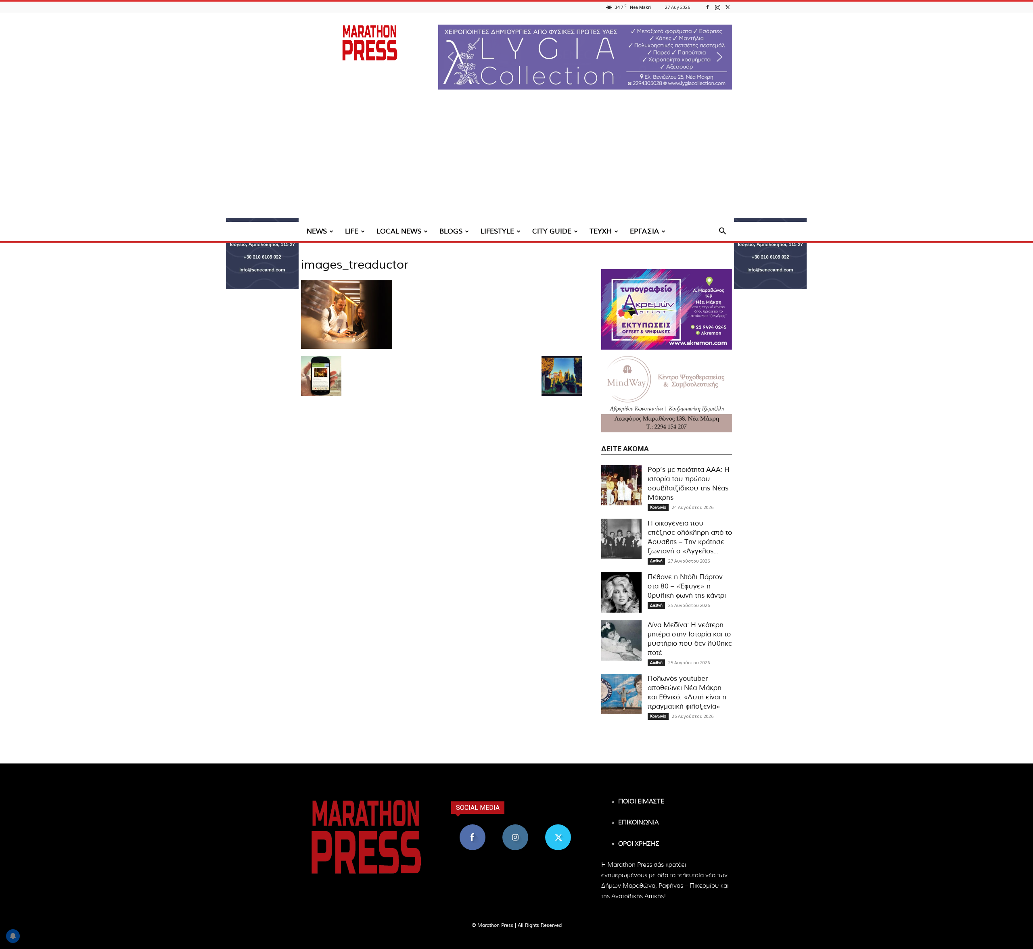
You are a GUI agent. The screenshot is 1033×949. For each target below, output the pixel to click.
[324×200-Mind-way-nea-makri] (666, 392)
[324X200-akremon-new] (666, 309)
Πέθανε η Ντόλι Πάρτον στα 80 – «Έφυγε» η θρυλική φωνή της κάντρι (687, 586)
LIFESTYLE (497, 231)
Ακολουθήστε (515, 827)
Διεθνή (656, 561)
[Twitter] (727, 7)
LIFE (351, 231)
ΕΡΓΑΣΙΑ (644, 231)
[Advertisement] (516, 161)
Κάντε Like (472, 827)
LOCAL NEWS (398, 231)
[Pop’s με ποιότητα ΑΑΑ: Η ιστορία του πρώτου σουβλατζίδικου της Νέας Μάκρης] (621, 485)
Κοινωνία (658, 507)
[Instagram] (717, 7)
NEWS (317, 231)
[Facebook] (707, 7)
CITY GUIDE (551, 231)
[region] (585, 57)
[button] (585, 57)
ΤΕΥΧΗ (601, 231)
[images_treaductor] (346, 347)
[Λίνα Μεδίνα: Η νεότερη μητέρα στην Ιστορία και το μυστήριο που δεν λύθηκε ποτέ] (621, 640)
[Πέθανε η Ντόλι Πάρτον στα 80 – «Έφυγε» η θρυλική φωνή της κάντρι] (621, 592)
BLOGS (450, 231)
